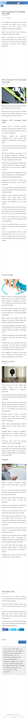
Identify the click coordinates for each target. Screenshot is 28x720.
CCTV (3, 17)
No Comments (8, 17)
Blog (8, 716)
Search (4, 639)
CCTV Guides (16, 716)
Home (4, 716)
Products (14, 717)
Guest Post (22, 716)
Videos (11, 716)
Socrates (20, 714)
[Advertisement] (14, 64)
